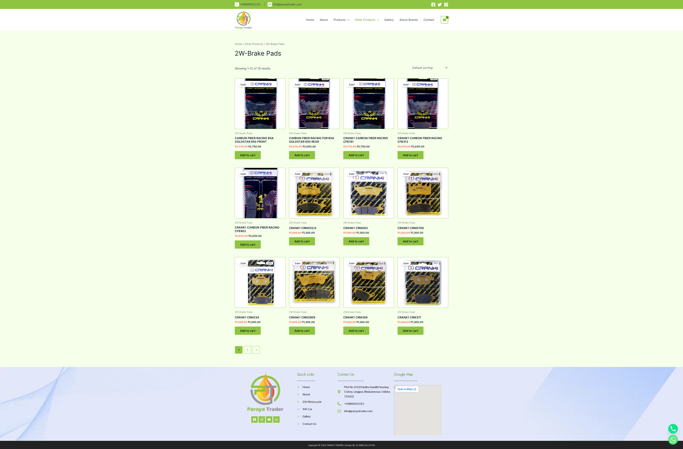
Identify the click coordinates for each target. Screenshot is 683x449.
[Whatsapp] (673, 440)
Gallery (389, 19)
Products (339, 19)
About (324, 19)
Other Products (365, 19)
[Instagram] (446, 4)
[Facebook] (433, 4)
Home (310, 19)
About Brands (408, 19)
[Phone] (673, 429)
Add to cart (247, 155)
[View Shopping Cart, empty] (444, 19)
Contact (428, 19)
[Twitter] (440, 4)
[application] (347, 20)
